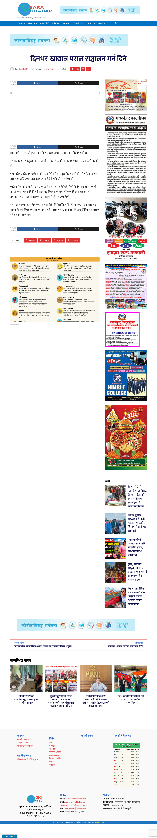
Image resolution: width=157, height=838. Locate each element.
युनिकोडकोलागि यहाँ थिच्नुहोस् (27, 759)
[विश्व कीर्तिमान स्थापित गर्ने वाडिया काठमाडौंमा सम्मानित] (130, 678)
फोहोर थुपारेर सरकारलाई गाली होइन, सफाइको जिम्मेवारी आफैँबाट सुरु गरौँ (137, 523)
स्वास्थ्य (52, 764)
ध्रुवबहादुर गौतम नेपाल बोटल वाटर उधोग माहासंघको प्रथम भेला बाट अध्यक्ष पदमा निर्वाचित (61, 701)
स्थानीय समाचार (23, 739)
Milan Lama (23, 69)
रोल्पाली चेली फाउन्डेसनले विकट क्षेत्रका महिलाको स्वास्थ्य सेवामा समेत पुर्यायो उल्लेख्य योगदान (137, 497)
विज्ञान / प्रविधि (55, 758)
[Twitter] (77, 69)
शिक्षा (51, 761)
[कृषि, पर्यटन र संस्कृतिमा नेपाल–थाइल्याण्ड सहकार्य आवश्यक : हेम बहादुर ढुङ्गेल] (115, 572)
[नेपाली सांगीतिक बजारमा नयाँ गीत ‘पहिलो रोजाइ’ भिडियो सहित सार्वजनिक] (115, 597)
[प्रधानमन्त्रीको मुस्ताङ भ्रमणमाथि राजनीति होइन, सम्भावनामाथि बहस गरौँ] (115, 548)
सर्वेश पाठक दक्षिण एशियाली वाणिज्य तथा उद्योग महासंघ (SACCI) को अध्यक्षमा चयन (96, 701)
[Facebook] (72, 69)
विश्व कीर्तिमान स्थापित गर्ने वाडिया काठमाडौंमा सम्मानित (131, 699)
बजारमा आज (54, 755)
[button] (116, 23)
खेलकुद (52, 745)
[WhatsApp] (88, 69)
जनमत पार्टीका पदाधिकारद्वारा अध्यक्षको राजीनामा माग (26, 699)
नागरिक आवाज (55, 751)
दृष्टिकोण (52, 748)
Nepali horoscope (15, 324)
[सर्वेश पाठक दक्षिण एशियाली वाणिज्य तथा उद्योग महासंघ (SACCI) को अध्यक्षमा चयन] (96, 678)
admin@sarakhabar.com (75, 802)
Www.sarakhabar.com (77, 799)
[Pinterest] (83, 69)
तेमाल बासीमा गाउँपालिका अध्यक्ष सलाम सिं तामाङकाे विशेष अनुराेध (43, 646)
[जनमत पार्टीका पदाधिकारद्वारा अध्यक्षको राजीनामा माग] (26, 678)
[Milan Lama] (12, 69)
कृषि (50, 742)
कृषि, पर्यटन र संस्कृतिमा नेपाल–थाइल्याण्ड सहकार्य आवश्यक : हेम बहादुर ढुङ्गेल (137, 572)
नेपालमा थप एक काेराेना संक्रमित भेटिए (125, 646)
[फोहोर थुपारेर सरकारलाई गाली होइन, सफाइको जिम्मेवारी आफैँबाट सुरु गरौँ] (115, 523)
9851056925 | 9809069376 (76, 808)
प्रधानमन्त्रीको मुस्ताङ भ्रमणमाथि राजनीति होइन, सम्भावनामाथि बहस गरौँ (137, 547)
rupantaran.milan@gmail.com (73, 805)
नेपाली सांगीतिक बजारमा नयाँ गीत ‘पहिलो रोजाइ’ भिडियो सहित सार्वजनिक (136, 596)
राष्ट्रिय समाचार (50, 69)
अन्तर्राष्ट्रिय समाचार (25, 745)
